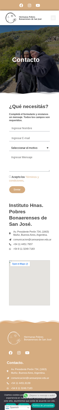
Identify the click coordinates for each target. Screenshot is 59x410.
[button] (53, 17)
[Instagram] (29, 5)
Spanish (14, 407)
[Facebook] (21, 5)
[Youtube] (38, 5)
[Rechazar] (54, 400)
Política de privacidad (43, 405)
